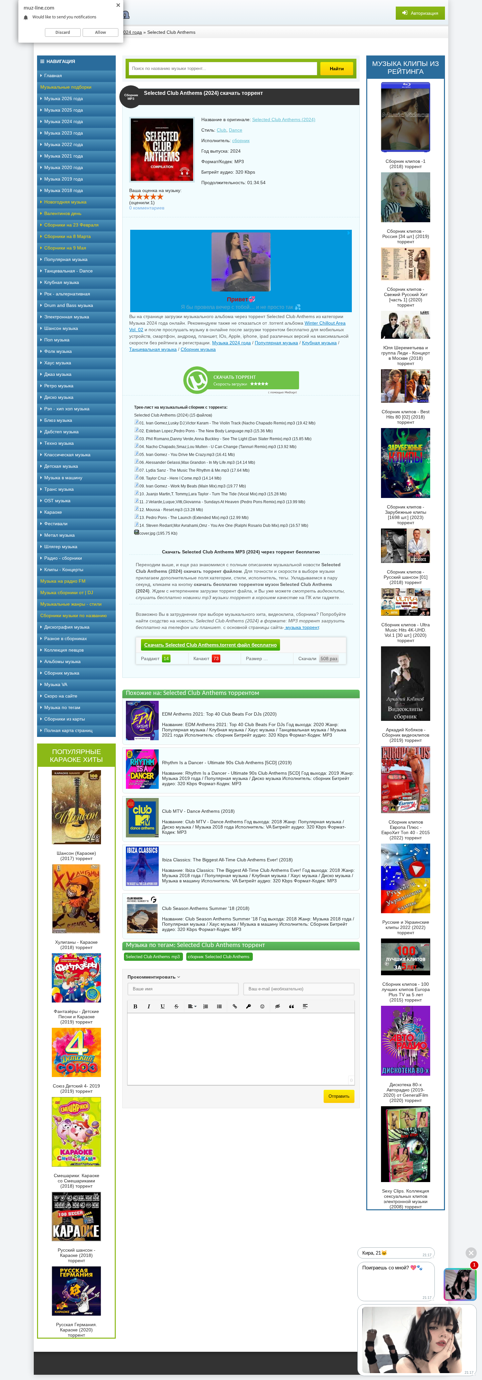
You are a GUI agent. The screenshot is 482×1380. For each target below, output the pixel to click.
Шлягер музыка (60, 546)
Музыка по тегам (62, 707)
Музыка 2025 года (63, 110)
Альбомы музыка (62, 661)
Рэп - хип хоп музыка (67, 408)
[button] (135, 1006)
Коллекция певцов (64, 650)
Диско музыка (58, 397)
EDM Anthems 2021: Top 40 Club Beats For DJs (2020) (219, 714)
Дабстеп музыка (61, 431)
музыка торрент (301, 627)
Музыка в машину (63, 477)
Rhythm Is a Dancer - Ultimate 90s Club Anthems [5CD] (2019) (227, 762)
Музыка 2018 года (63, 190)
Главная (53, 75)
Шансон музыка (61, 328)
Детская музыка (61, 466)
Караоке (53, 512)
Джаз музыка (57, 374)
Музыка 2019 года (63, 179)
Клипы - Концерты (63, 569)
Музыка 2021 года (63, 156)
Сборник (319, 924)
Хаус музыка (57, 362)
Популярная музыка (276, 342)
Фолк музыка (58, 351)
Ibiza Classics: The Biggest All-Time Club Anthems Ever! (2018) (227, 859)
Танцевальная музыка (153, 349)
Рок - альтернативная (67, 293)
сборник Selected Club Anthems (219, 956)
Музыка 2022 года (63, 144)
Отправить (339, 1096)
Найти (337, 68)
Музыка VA (55, 684)
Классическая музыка (67, 454)
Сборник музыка (198, 349)
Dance (235, 130)
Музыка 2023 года (63, 133)
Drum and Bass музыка (68, 305)
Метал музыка (59, 535)
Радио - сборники (63, 558)
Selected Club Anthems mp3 (153, 956)
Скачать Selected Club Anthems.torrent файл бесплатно (210, 645)
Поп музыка (57, 339)
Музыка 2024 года (231, 342)
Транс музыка (59, 489)
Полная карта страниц (68, 730)
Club (221, 130)
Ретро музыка (58, 385)
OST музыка (57, 500)
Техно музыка (59, 443)
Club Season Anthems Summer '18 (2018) (206, 908)
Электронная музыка (66, 316)
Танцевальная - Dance (68, 270)
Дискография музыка (67, 627)
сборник (241, 140)
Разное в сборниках (65, 638)
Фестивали (56, 523)
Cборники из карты (64, 719)
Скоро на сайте (60, 696)
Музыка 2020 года (63, 167)
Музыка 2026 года (63, 98)
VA (268, 827)
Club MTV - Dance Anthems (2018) (198, 811)
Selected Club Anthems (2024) (283, 119)
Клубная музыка (319, 342)
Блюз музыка (58, 420)
